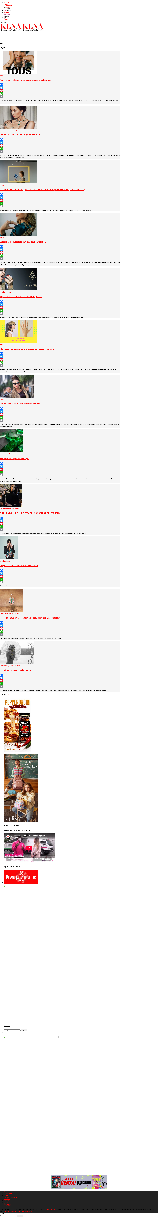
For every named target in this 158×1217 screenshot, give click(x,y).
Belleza (6, 2)
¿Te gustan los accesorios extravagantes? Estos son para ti (27, 348)
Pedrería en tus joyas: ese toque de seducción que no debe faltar (30, 617)
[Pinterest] (60, 90)
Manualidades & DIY (11, 1197)
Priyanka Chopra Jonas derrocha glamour (19, 565)
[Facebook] (60, 84)
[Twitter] (60, 87)
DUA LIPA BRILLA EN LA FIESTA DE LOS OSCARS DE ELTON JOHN (30, 513)
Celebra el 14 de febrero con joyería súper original (23, 241)
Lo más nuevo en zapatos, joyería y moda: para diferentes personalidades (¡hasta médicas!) (42, 189)
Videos (6, 19)
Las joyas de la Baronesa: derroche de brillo (20, 403)
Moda (6, 4)
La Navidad (8, 1206)
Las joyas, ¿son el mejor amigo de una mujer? (21, 134)
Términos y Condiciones (24, 1212)
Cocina (6, 1195)
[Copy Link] (60, 96)
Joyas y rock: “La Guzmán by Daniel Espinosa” (21, 296)
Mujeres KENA (11, 130)
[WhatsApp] (60, 93)
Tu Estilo (17, 613)
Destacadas (14, 509)
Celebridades (8, 6)
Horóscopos (4, 454)
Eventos (7, 1199)
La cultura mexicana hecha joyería (15, 670)
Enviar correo (51, 1209)
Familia (6, 1200)
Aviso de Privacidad (10, 1212)
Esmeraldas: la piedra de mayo (14, 458)
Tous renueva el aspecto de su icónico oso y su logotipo (25, 80)
